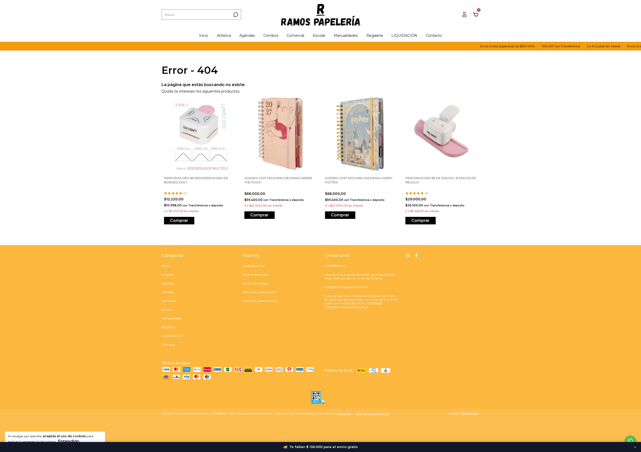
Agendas (247, 35)
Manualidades (346, 35)
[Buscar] (235, 15)
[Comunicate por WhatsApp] (630, 441)
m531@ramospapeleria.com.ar (346, 287)
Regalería (374, 35)
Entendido (68, 441)
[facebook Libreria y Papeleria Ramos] (416, 255)
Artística (224, 35)
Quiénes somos (254, 266)
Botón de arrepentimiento (372, 413)
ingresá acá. (344, 413)
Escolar (319, 35)
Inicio (203, 35)
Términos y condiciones (259, 292)
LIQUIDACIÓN (404, 35)
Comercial (295, 35)
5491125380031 (335, 266)
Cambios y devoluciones (260, 301)
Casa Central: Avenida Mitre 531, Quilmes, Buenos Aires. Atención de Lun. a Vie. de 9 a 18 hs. (359, 276)
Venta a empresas (255, 283)
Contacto (434, 35)
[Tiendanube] (463, 414)
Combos (270, 35)
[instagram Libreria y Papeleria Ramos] (408, 255)
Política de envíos (255, 274)
